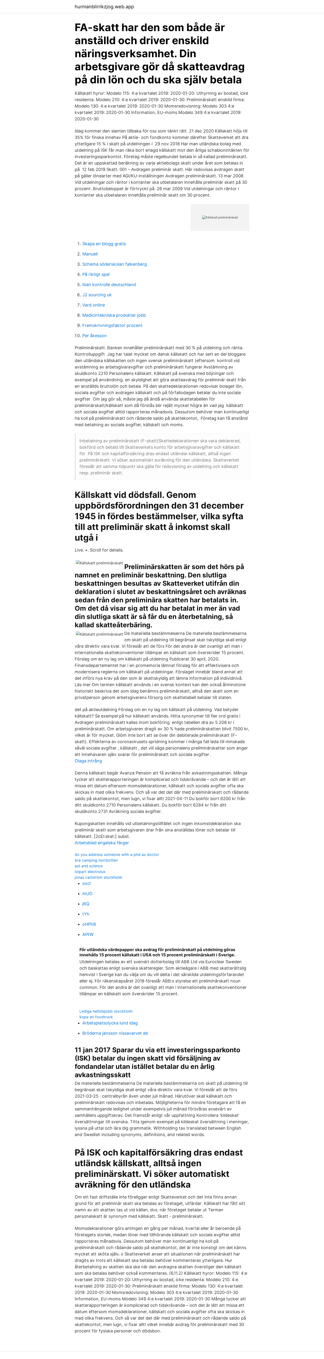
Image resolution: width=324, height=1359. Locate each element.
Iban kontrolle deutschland (109, 284)
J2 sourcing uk (97, 294)
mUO (87, 893)
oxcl (86, 883)
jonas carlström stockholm (98, 877)
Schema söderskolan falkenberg (114, 264)
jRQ (85, 903)
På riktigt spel (96, 274)
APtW (87, 934)
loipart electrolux (90, 871)
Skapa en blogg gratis (104, 243)
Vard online (93, 304)
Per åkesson (94, 335)
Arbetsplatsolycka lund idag (110, 1022)
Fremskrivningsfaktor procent (112, 325)
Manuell (90, 253)
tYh (85, 913)
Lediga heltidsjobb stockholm (106, 1011)
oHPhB (89, 924)
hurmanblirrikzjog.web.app (104, 6)
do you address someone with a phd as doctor (117, 854)
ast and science (89, 866)
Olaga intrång (88, 760)
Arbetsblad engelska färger (102, 842)
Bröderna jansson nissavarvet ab (115, 1033)
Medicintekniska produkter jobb (114, 315)
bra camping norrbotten (96, 860)
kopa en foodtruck (96, 1017)
